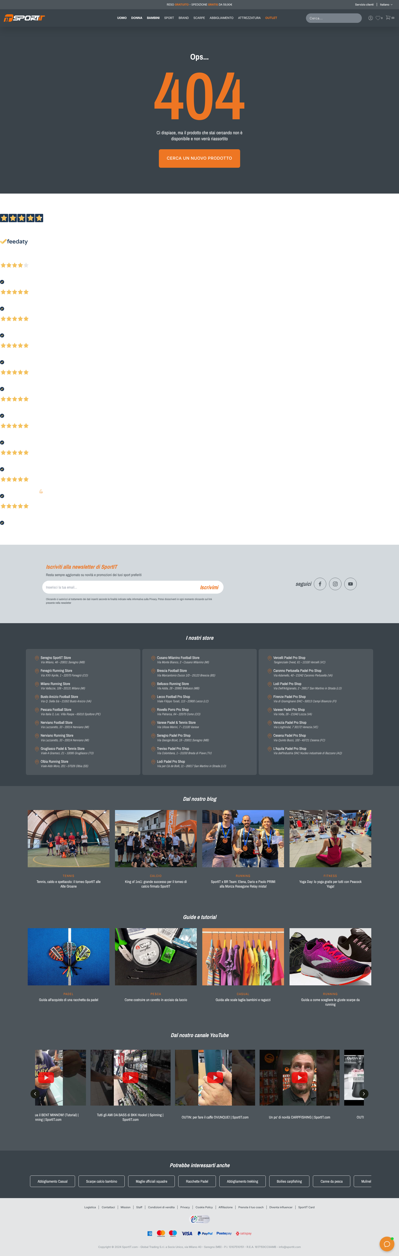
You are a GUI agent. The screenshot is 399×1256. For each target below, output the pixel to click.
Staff (139, 1207)
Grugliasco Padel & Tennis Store (67, 750)
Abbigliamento (221, 18)
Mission (125, 1207)
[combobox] (335, 18)
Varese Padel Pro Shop (292, 711)
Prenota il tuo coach (250, 1207)
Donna (136, 18)
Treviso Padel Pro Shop (184, 750)
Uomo (122, 18)
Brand (184, 18)
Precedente (7, 259)
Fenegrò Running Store (64, 672)
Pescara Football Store (70, 711)
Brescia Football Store (186, 672)
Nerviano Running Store (65, 737)
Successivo (24, 259)
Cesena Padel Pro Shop (299, 737)
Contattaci (108, 1207)
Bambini (153, 18)
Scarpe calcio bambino (101, 1181)
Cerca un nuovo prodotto (199, 158)
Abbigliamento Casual (52, 1181)
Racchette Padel (197, 1181)
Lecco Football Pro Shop (182, 698)
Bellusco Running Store (178, 686)
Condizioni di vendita (161, 1207)
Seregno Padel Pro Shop (183, 737)
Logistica (90, 1207)
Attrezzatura (249, 18)
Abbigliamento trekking (242, 1181)
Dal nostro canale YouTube (200, 1035)
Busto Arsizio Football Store (66, 698)
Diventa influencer (281, 1207)
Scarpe (199, 18)
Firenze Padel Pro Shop (304, 698)
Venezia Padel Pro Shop (295, 724)
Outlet (271, 18)
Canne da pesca (331, 1181)
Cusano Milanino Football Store (183, 659)
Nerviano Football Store (65, 724)
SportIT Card (306, 1207)
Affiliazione (226, 1207)
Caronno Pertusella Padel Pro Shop (302, 672)
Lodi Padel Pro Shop (191, 763)
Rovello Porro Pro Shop (178, 711)
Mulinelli (367, 1181)
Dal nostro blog (199, 799)
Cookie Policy (204, 1207)
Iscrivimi (209, 587)
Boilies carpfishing (289, 1181)
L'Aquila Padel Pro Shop (307, 750)
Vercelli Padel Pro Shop (299, 659)
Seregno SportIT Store (63, 659)
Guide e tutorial (199, 917)
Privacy (185, 1207)
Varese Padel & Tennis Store (178, 724)
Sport (169, 18)
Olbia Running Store (64, 763)
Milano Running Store (63, 686)
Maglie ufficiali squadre (151, 1181)
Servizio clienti (364, 4)
